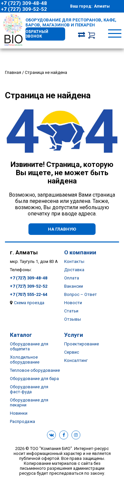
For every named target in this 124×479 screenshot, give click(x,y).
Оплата (71, 277)
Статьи (71, 310)
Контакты (74, 261)
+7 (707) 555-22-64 (28, 294)
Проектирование (81, 343)
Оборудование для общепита (29, 346)
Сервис (71, 352)
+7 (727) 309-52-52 (24, 9)
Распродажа (22, 421)
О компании (80, 252)
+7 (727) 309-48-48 (24, 3)
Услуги (73, 335)
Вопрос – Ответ (80, 294)
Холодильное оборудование (24, 360)
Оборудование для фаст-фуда (29, 389)
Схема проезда (29, 302)
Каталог (21, 335)
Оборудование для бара (34, 378)
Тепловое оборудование (35, 370)
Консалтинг (76, 360)
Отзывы (72, 319)
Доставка (74, 269)
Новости (73, 302)
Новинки (18, 413)
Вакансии (73, 286)
